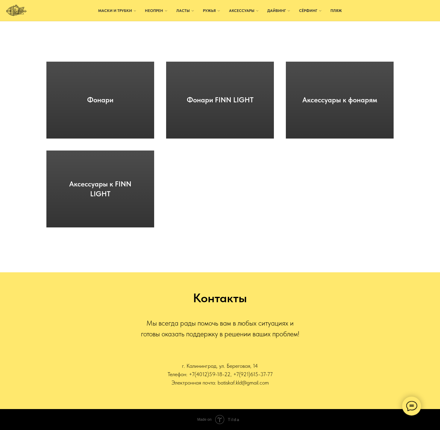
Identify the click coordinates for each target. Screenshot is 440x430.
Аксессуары (241, 10)
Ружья (209, 10)
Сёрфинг (308, 10)
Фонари (100, 99)
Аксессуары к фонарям (339, 99)
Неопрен (154, 10)
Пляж (336, 10)
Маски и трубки (115, 10)
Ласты (183, 10)
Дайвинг (276, 10)
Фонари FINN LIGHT (220, 99)
